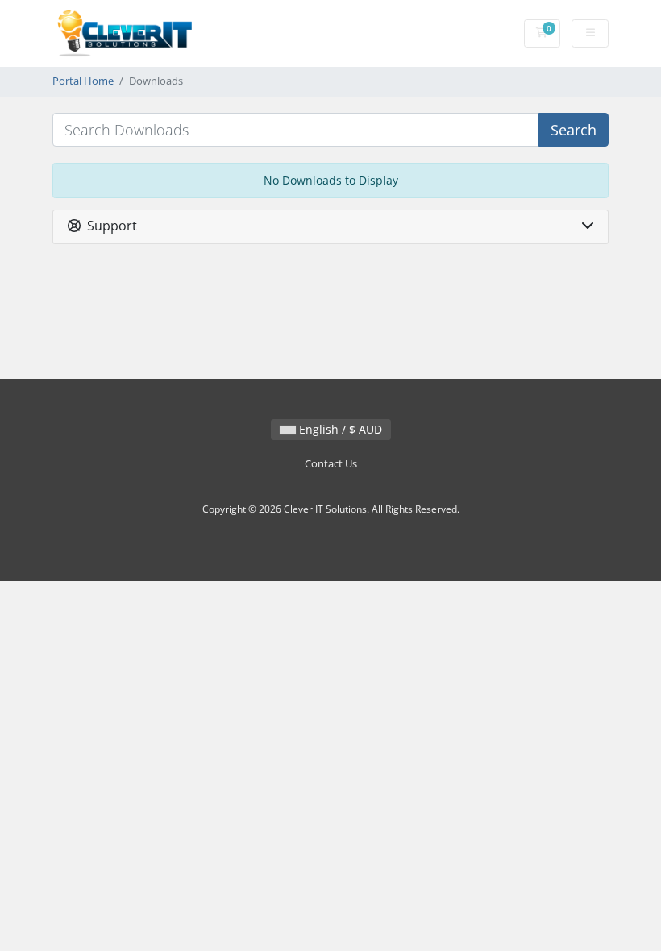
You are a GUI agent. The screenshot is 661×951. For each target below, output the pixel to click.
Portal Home (83, 81)
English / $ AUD (339, 429)
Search (574, 129)
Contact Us (331, 464)
